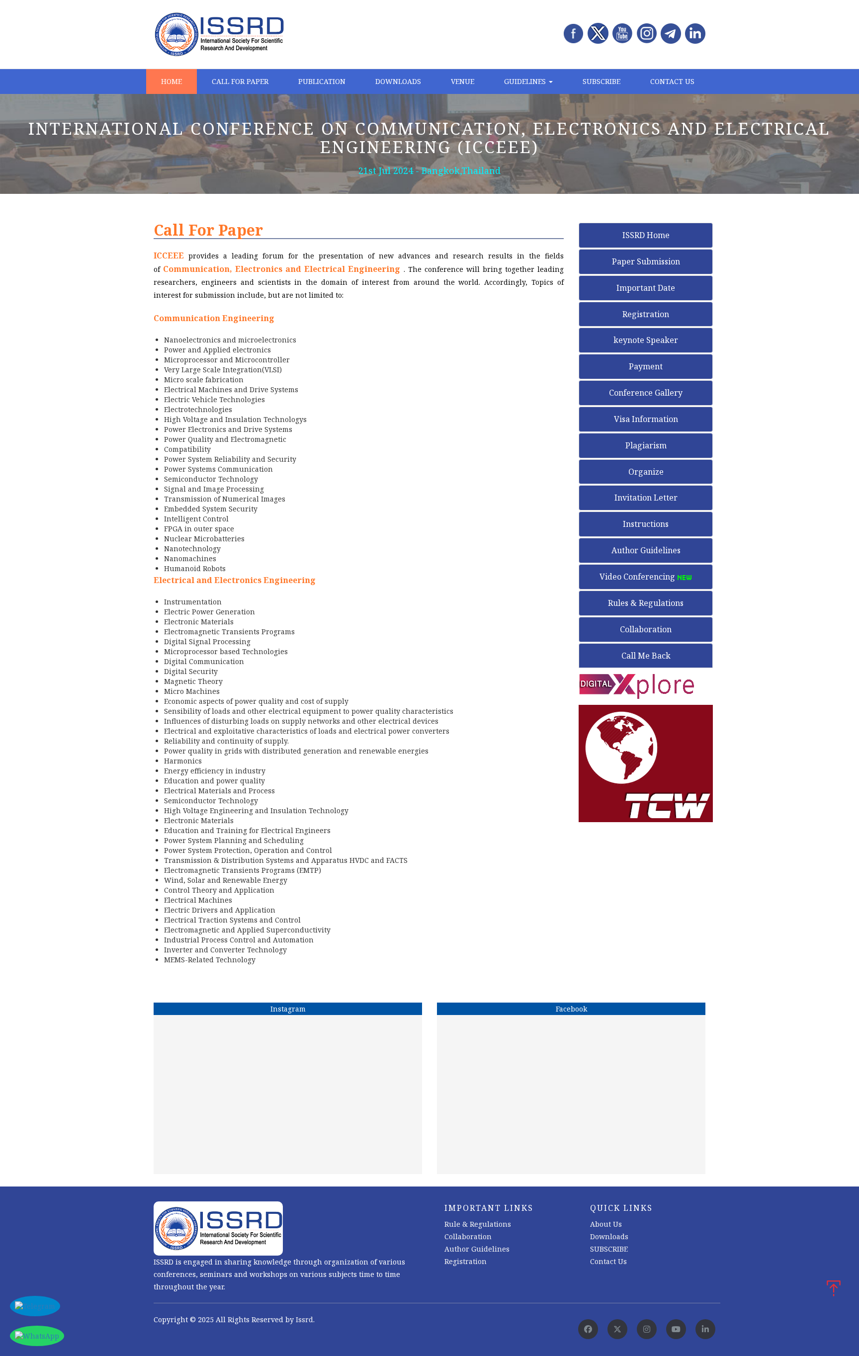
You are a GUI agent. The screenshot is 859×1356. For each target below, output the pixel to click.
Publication (321, 81)
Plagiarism (646, 445)
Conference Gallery (646, 392)
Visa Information (646, 419)
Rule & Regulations (477, 1224)
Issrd (304, 1319)
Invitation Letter (646, 497)
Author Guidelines (646, 550)
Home (171, 81)
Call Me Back (646, 655)
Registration (645, 314)
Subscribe (601, 81)
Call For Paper (240, 81)
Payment (646, 366)
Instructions (646, 523)
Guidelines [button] (526, 81)
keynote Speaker (645, 340)
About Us (606, 1224)
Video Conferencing (638, 576)
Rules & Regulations (646, 602)
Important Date (645, 287)
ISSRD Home (646, 235)
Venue (462, 81)
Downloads (398, 81)
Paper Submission (646, 261)
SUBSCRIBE (609, 1249)
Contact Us (672, 81)
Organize (646, 471)
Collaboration (646, 629)
